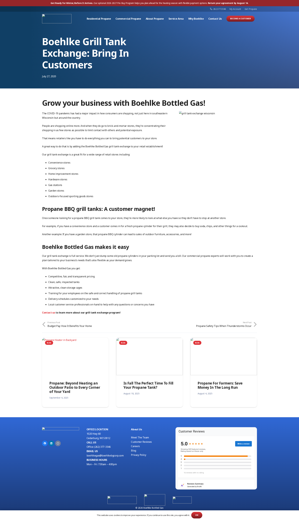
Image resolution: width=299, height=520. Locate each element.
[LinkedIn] (51, 443)
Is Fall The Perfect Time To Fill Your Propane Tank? (148, 385)
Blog (133, 450)
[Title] (58, 443)
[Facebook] (45, 443)
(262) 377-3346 (102, 447)
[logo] (56, 18)
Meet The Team (140, 437)
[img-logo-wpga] (154, 500)
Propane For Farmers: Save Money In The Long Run (220, 385)
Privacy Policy (138, 455)
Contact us (48, 312)
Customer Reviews (141, 442)
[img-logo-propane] (122, 500)
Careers (135, 446)
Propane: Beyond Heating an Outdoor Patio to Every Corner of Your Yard (74, 387)
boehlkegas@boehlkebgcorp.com (105, 455)
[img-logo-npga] (182, 499)
